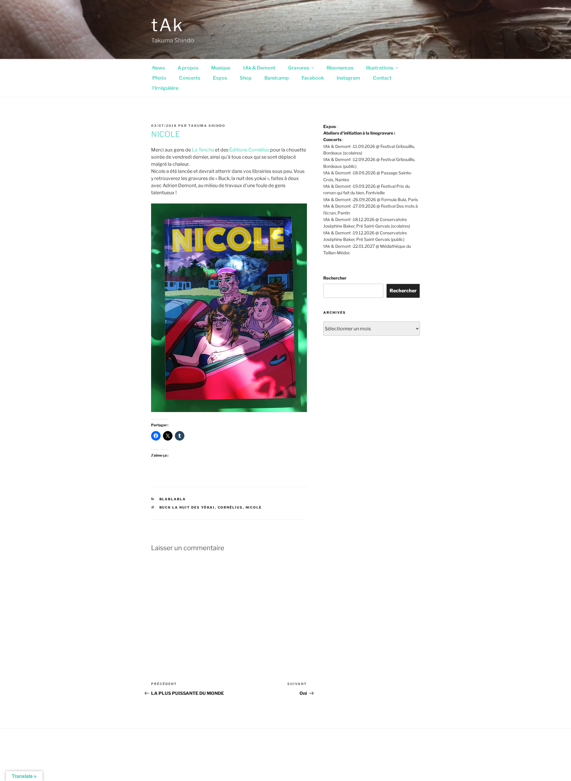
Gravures (298, 68)
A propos (188, 68)
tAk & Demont (259, 68)
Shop (246, 78)
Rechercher (334, 277)
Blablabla (172, 499)
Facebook (313, 78)
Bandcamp (276, 78)
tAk (167, 25)
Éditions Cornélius (249, 150)
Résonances (340, 68)
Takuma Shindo (206, 126)
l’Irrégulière (165, 88)
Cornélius (230, 507)
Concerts (189, 78)
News (158, 68)
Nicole (254, 507)
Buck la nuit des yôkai (187, 507)
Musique (220, 68)
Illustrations (379, 68)
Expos (220, 78)
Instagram (348, 78)
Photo (159, 78)
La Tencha (203, 150)
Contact (382, 78)
